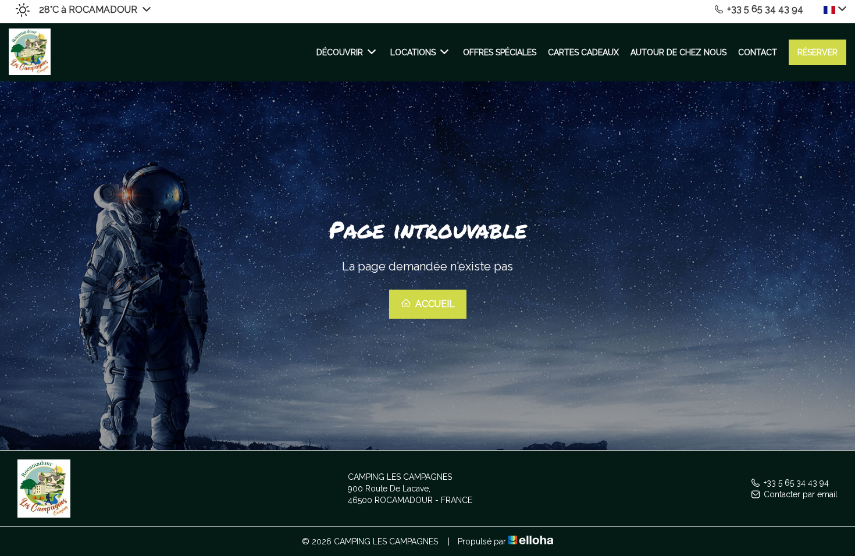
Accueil (434, 303)
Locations (413, 52)
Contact (757, 52)
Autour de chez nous (678, 52)
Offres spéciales (499, 52)
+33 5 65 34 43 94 (796, 482)
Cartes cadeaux (583, 52)
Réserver (817, 52)
